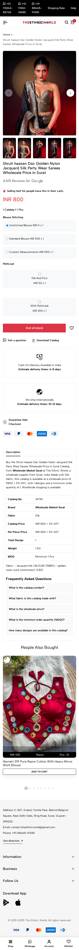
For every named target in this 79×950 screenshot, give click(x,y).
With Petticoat (39, 308)
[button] (70, 93)
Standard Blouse (26, 238)
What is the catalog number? (26, 587)
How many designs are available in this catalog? (38, 630)
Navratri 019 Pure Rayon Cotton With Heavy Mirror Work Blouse (37, 763)
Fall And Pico (39, 281)
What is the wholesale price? (26, 609)
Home (6, 34)
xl (39, 749)
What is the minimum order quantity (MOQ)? (37, 619)
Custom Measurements (31, 252)
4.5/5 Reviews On (17, 181)
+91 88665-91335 (23, 833)
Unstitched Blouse (26, 225)
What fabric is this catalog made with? (32, 598)
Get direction (11, 840)
